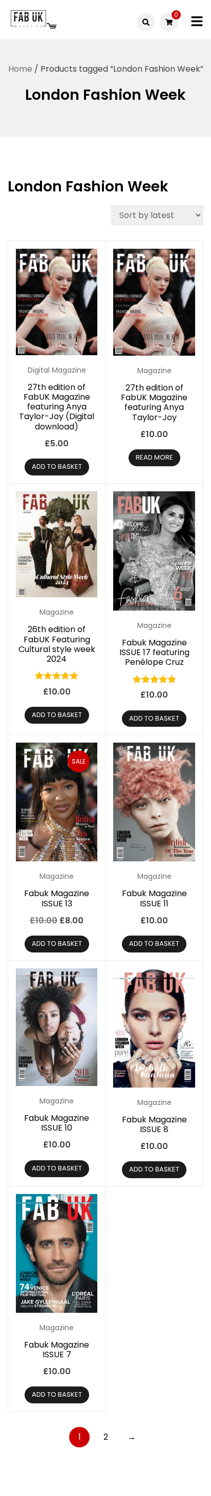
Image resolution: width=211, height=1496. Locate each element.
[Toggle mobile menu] (197, 21)
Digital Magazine (57, 370)
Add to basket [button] (57, 466)
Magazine (154, 370)
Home (20, 69)
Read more (154, 457)
